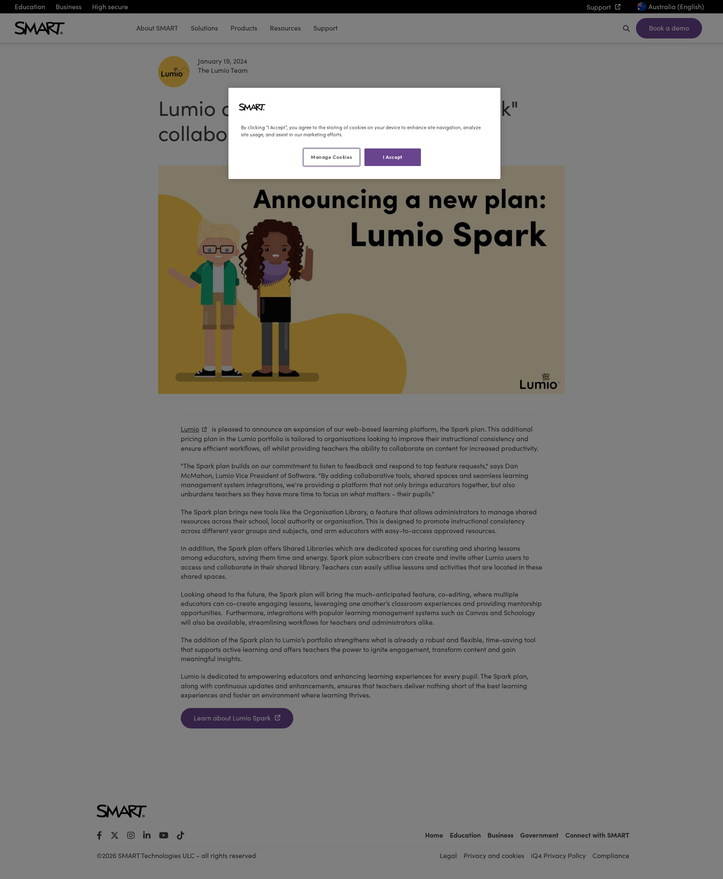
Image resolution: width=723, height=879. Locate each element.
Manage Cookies (331, 156)
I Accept (393, 156)
